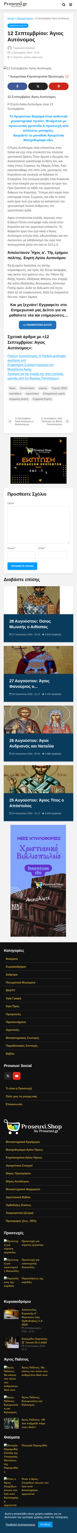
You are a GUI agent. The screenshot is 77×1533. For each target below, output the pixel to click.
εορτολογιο (32, 393)
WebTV (10, 990)
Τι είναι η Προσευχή (19, 1088)
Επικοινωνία (14, 1104)
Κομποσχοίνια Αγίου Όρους (24, 1157)
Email (42, 548)
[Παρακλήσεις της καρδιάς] (11, 1281)
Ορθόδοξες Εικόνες (18, 1205)
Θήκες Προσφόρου (18, 1173)
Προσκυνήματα (16, 1022)
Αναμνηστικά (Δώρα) (19, 1212)
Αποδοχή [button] (45, 1524)
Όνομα (11, 548)
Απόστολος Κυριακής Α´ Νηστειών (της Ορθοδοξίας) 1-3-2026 (32, 1317)
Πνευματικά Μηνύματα (20, 982)
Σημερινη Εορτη (25, 18)
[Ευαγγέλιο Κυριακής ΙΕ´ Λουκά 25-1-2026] (11, 1342)
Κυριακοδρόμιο (16, 966)
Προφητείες (13, 1014)
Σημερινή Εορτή (42, 398)
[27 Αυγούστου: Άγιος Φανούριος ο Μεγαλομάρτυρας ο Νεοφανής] (38, 659)
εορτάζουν (15, 393)
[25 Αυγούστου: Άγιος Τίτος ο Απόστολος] (38, 778)
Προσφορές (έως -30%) (21, 1220)
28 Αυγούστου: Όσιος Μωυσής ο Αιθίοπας (30, 624)
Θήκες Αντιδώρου (17, 1181)
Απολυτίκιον (27, 388)
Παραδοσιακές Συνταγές (22, 1045)
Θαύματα (12, 958)
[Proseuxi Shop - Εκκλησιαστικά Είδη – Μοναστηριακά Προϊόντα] (33, 1126)
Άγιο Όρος (12, 1006)
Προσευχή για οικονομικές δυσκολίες (30, 1263)
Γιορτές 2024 (59, 388)
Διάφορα (11, 974)
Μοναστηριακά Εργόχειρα (23, 1141)
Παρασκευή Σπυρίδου (24, 48)
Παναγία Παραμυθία (34, 1445)
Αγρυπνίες (13, 1029)
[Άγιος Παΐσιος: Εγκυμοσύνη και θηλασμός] (11, 1404)
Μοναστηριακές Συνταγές (22, 1037)
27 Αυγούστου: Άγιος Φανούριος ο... (29, 684)
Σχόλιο (10, 503)
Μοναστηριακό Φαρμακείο (23, 1189)
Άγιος (12, 388)
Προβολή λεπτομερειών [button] (20, 1524)
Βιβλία (10, 1053)
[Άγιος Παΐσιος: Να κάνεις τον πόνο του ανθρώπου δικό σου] (11, 1378)
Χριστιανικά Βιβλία (18, 1197)
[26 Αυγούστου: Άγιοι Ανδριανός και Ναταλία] (38, 719)
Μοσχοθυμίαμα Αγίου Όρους (24, 1149)
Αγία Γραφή (13, 998)
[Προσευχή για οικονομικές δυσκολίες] (11, 1265)
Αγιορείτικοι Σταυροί (19, 1165)
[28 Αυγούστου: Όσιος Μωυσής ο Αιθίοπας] (38, 600)
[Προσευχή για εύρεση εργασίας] (11, 1246)
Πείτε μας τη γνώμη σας (21, 1096)
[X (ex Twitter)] (8, 1076)
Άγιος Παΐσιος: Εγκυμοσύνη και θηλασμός (32, 1401)
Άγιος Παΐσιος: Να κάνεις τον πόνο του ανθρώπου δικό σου (34, 1371)
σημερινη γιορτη (18, 398)
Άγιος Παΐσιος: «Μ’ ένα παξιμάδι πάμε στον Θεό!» (33, 1423)
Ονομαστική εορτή (54, 393)
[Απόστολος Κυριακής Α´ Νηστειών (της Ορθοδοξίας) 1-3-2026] (11, 1313)
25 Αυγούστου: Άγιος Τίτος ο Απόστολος (36, 803)
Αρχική (10, 18)
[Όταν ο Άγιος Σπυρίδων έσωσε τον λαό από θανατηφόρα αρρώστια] (11, 1491)
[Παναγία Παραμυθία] (11, 1458)
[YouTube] (17, 1076)
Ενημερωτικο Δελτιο (39, 325)
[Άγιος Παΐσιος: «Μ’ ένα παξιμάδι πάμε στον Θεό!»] (11, 1423)
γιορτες (43, 388)
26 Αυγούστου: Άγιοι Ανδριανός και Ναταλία (31, 743)
